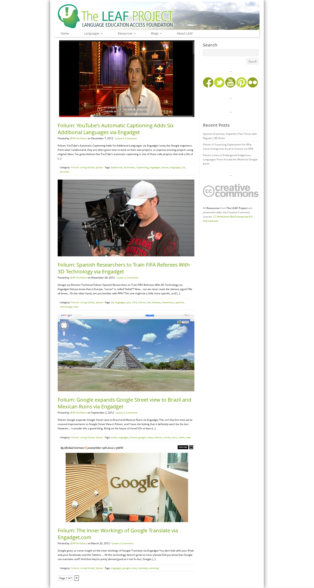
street (181, 437)
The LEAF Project (157, 17)
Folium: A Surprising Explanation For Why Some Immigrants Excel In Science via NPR (228, 147)
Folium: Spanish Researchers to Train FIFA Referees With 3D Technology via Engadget (124, 268)
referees (156, 302)
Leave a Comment (126, 138)
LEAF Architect (78, 138)
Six (183, 167)
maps (150, 437)
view (188, 437)
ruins (174, 437)
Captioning (142, 167)
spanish (179, 302)
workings (154, 568)
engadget (155, 167)
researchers (168, 302)
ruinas (166, 437)
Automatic (129, 167)
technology (66, 306)
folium (165, 167)
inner (134, 568)
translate (143, 568)
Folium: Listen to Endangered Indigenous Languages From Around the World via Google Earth (230, 159)
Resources (124, 33)
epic (128, 302)
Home (65, 33)
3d (112, 302)
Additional (116, 167)
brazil (114, 437)
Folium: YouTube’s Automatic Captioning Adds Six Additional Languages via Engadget (116, 129)
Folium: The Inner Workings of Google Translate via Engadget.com (118, 534)
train (76, 306)
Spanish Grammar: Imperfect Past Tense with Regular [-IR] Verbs (230, 136)
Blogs (154, 33)
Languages (91, 33)
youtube (64, 171)
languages (175, 167)
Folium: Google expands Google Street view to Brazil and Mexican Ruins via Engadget (124, 403)
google (142, 437)
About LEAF (185, 33)
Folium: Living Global (82, 167)
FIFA (134, 302)
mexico (158, 437)
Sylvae (99, 167)
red (148, 302)
